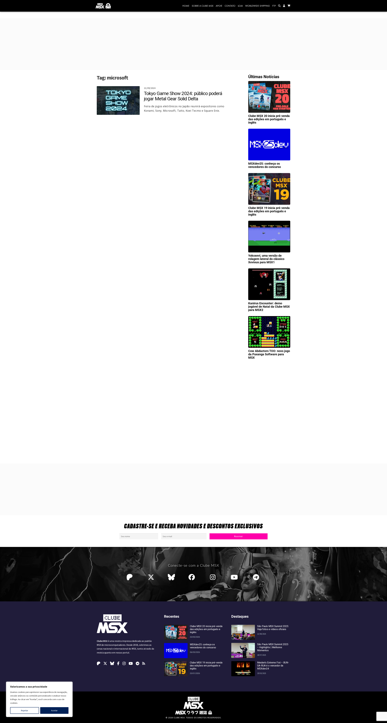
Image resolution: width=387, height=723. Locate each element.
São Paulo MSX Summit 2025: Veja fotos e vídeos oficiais (273, 628)
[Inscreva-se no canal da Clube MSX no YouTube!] (235, 577)
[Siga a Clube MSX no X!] (151, 577)
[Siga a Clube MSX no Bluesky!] (171, 577)
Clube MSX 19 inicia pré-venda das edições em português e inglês (269, 211)
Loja (240, 5)
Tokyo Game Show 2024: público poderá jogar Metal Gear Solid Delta (183, 96)
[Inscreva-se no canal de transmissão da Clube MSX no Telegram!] (256, 577)
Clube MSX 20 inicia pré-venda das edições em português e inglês (269, 119)
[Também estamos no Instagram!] (213, 577)
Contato (230, 5)
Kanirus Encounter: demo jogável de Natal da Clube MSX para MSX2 (269, 307)
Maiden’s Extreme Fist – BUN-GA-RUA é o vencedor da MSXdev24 (273, 665)
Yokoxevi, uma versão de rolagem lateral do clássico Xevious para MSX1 (266, 259)
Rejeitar (24, 710)
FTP (274, 5)
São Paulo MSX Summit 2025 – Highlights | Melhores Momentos (272, 647)
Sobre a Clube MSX (202, 5)
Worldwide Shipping (257, 5)
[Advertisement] (193, 44)
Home (185, 5)
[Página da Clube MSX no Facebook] (192, 577)
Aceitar (54, 710)
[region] (39, 699)
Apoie (219, 5)
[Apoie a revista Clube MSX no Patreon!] (130, 577)
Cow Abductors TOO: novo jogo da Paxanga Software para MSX (269, 354)
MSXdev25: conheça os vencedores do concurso (264, 165)
